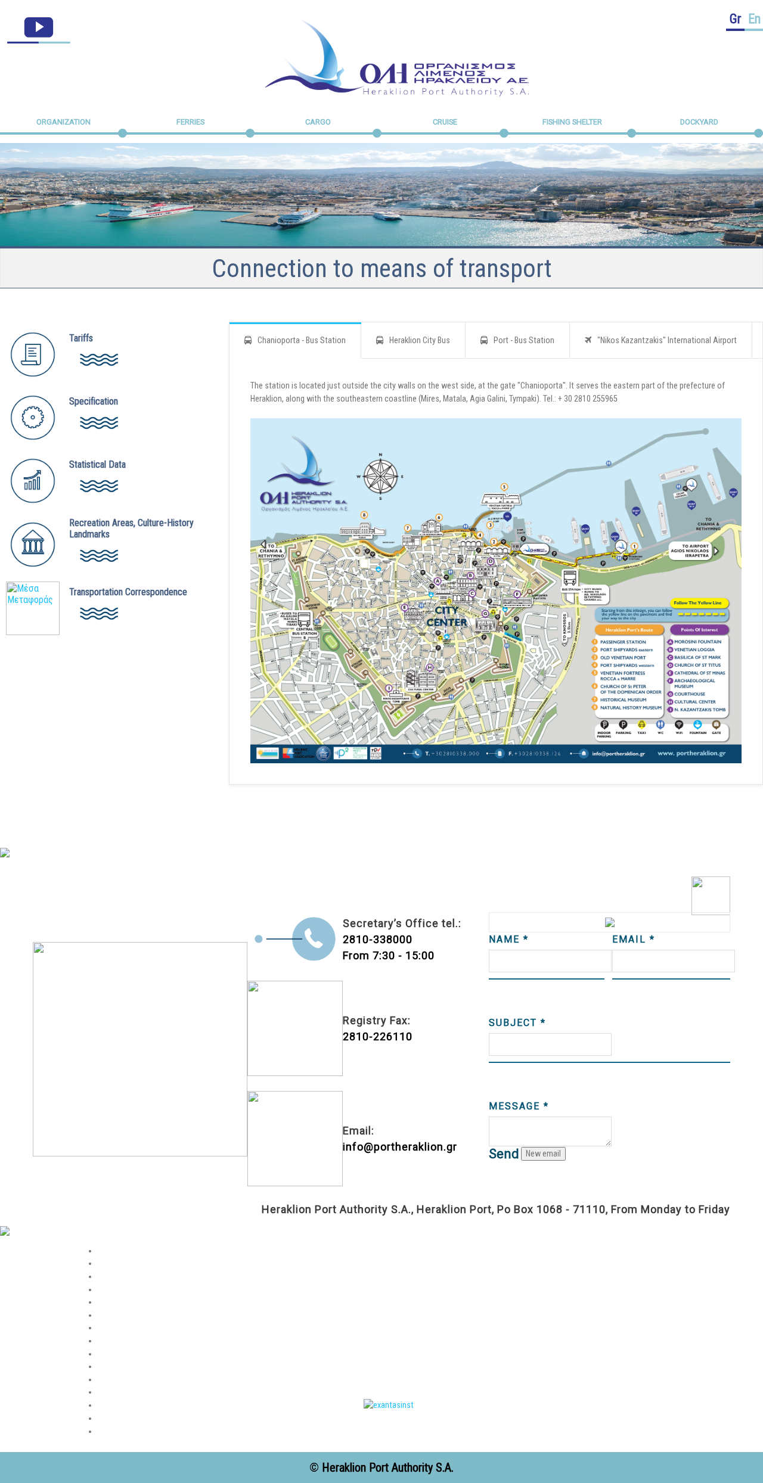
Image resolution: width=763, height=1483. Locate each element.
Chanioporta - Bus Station (302, 340)
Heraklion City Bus (419, 340)
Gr (736, 18)
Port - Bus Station (524, 340)
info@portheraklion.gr (400, 1146)
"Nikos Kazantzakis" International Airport (667, 340)
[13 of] (389, 1405)
